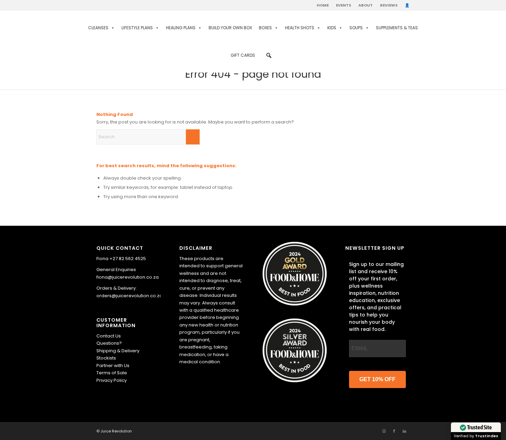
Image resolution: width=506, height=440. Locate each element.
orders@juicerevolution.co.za (129, 295)
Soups (356, 28)
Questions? (109, 343)
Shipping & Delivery (117, 350)
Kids (331, 28)
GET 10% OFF (377, 379)
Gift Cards (243, 55)
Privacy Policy (111, 380)
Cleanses (98, 28)
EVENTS (343, 5)
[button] (269, 55)
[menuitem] (323, 5)
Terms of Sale (111, 372)
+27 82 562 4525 (127, 258)
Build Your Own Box (230, 28)
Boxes (265, 28)
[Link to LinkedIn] (404, 431)
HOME (323, 5)
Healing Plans (181, 28)
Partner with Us (112, 365)
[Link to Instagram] (384, 431)
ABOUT (365, 5)
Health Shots (299, 28)
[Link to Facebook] (394, 431)
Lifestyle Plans (137, 28)
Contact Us (108, 336)
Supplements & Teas (397, 28)
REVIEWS (389, 5)
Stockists (106, 358)
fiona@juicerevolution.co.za (127, 277)
